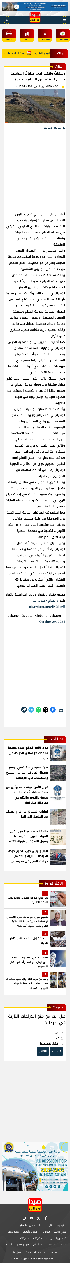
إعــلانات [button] (51, 1244)
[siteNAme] (35, 17)
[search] (7, 20)
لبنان (51, 1225)
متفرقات (37, 1238)
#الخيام (53, 600)
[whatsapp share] (38, 710)
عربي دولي (60, 1231)
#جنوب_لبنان (38, 600)
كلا (57, 1038)
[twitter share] (45, 710)
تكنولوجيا (61, 1238)
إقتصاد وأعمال (30, 1231)
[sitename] (35, 1205)
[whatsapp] (24, 710)
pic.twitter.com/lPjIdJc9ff (47, 607)
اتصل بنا (17, 1252)
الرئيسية (61, 1225)
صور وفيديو (22, 1244)
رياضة (49, 1238)
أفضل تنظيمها (49, 1043)
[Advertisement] (35, 169)
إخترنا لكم (38, 1244)
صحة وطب (13, 1231)
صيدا (41, 1225)
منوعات (46, 1231)
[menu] (64, 20)
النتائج (43, 1051)
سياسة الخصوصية (35, 1252)
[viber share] (31, 710)
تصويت (56, 1051)
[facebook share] (53, 710)
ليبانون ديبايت (53, 127)
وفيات (63, 1244)
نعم (57, 1033)
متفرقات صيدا (21, 1238)
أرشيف (8, 1244)
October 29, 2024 (52, 622)
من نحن (53, 1252)
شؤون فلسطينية (26, 1225)
